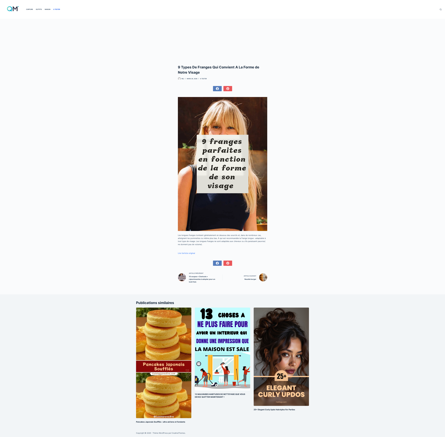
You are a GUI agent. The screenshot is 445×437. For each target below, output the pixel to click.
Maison (47, 9)
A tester (56, 9)
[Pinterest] (227, 88)
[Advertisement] (222, 47)
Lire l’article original (186, 253)
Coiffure (29, 9)
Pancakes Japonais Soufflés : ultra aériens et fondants (160, 422)
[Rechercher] (441, 9)
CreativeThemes (178, 433)
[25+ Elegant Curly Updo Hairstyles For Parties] (281, 357)
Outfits (39, 9)
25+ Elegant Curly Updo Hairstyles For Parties (274, 409)
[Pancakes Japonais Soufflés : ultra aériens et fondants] (163, 363)
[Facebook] (217, 88)
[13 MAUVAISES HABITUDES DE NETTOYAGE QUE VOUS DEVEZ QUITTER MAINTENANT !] (222, 349)
